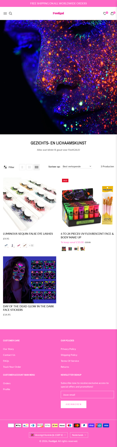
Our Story (8, 348)
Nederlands (77, 435)
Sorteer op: (54, 166)
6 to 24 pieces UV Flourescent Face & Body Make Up (87, 235)
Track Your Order (12, 366)
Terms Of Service (70, 360)
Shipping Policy (69, 354)
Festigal (53, 441)
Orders (7, 383)
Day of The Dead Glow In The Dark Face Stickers (28, 308)
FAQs (6, 360)
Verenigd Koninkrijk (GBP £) (49, 435)
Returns (65, 366)
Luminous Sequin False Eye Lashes (28, 233)
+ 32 (31, 245)
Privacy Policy (68, 348)
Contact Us (9, 354)
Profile (6, 389)
